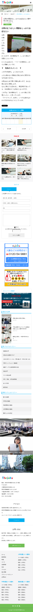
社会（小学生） (22, 570)
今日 (21, 115)
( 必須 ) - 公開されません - (10, 203)
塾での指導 (6, 397)
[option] (16, 301)
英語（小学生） (22, 567)
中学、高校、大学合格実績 (10, 379)
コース (3, 562)
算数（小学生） (22, 565)
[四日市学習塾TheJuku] (8, 2)
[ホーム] (2, 14)
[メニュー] (30, 2)
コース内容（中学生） (7, 584)
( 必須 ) (10, 198)
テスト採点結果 (7, 375)
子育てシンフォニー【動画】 (10, 363)
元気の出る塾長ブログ (8, 355)
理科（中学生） (5, 594)
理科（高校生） (22, 594)
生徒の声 (7, 24)
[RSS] (19, 606)
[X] (15, 606)
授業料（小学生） (22, 560)
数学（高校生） (22, 592)
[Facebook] (13, 606)
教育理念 (4, 557)
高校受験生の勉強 (7, 405)
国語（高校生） (22, 589)
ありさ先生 (6, 383)
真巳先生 (5, 387)
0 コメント (9, 189)
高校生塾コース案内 (24, 581)
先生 (3, 567)
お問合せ (4, 577)
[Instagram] (17, 606)
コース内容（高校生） (23, 584)
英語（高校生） (22, 599)
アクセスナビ (16, 520)
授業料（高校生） (22, 587)
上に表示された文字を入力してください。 (16, 229)
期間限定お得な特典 (7, 301)
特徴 (3, 559)
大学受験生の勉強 (7, 409)
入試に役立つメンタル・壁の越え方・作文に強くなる (16, 359)
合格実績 (4, 564)
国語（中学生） (5, 589)
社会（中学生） (5, 597)
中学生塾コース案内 (7, 581)
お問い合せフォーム (16, 545)
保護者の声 (6, 351)
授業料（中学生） (6, 587)
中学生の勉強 (6, 401)
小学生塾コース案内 (24, 554)
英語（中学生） (5, 599)
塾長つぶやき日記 (7, 413)
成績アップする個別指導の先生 (11, 367)
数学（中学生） (5, 592)
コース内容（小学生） (23, 557)
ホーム (3, 554)
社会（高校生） (22, 597)
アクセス (4, 569)
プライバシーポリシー (7, 574)
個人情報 (4, 572)
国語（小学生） (22, 562)
